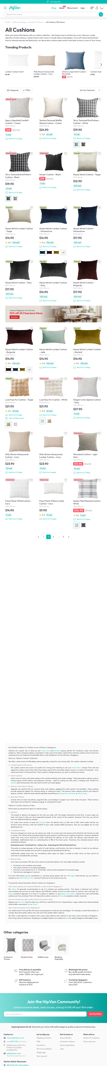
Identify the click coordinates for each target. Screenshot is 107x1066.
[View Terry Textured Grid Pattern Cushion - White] (87, 122)
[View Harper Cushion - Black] (53, 170)
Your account (42, 1056)
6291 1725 (12, 1041)
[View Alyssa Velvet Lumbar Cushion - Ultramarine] (53, 230)
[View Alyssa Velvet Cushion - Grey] (19, 279)
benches (72, 793)
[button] (5, 7)
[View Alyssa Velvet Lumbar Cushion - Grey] (53, 280)
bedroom (57, 751)
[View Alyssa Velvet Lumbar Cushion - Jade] (53, 347)
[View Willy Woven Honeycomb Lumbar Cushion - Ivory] (53, 452)
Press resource (89, 1041)
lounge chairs (32, 904)
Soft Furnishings (19, 22)
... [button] (58, 537)
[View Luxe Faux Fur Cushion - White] (53, 400)
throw (61, 896)
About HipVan (65, 1038)
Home (7, 22)
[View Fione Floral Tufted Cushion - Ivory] (19, 499)
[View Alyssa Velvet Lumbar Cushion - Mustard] (87, 347)
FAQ (38, 1041)
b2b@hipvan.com (14, 1053)
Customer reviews (67, 1041)
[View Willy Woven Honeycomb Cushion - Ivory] (19, 452)
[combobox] (53, 14)
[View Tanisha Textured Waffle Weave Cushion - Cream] (53, 118)
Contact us (41, 1045)
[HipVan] (15, 8)
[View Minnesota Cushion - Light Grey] (87, 452)
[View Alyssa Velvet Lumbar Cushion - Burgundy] (19, 349)
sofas (14, 889)
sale (67, 918)
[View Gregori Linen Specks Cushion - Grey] (87, 397)
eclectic (13, 783)
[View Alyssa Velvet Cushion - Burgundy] (87, 280)
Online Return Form (26, 878)
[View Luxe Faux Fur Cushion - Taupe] (19, 401)
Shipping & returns (44, 1038)
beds (10, 894)
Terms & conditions (44, 1049)
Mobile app (41, 1052)
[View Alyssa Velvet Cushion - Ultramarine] (87, 226)
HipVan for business (91, 1038)
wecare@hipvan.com (15, 1038)
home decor (76, 768)
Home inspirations (67, 1045)
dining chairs (63, 793)
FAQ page (70, 876)
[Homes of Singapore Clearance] (53, 314)
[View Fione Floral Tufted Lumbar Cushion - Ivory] (53, 499)
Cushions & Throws (35, 22)
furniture (42, 822)
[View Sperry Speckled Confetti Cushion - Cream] (19, 118)
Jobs (62, 1049)
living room (45, 751)
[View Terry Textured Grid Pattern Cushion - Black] (19, 176)
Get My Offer (95, 1014)
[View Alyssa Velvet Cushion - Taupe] (87, 171)
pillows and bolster (68, 894)
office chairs (82, 793)
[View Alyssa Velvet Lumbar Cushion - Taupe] (19, 226)
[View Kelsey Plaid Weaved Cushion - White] (87, 503)
